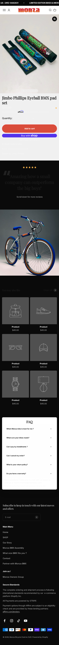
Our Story (7, 542)
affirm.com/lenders (11, 611)
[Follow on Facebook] (4, 621)
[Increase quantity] (33, 118)
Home (5, 532)
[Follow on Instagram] (11, 621)
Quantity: (7, 118)
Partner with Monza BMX (14, 563)
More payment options (29, 140)
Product (15, 327)
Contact (6, 558)
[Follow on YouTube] (25, 621)
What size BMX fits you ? (15, 553)
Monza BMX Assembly (13, 548)
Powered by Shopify (40, 637)
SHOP (5, 537)
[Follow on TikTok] (18, 621)
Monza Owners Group (13, 577)
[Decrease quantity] (18, 118)
